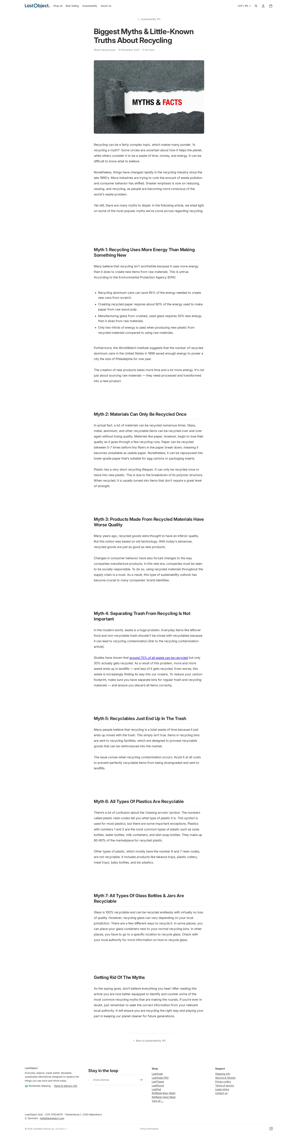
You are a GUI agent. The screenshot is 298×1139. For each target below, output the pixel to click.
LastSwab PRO (160, 1077)
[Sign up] (141, 1079)
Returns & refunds (225, 1077)
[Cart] (271, 6)
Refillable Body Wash (163, 1093)
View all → (157, 1100)
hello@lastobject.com (52, 1118)
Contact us (221, 1093)
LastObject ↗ (61, 1128)
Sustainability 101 (150, 19)
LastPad (156, 1089)
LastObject (38, 1128)
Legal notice (222, 1089)
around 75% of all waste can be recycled (159, 657)
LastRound (158, 1085)
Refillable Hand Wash (164, 1097)
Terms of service (224, 1085)
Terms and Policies (149, 1128)
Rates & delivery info (65, 1085)
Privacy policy (223, 1081)
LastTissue (158, 1081)
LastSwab (157, 1073)
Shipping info (222, 1073)
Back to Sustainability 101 (151, 1040)
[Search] (256, 6)
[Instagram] (271, 1129)
